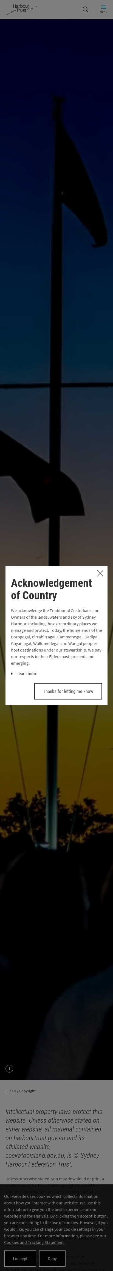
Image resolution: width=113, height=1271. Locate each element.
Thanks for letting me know (68, 691)
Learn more (26, 673)
